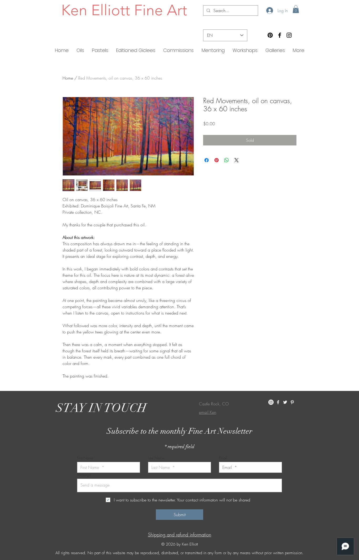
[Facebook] (279, 35)
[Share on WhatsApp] (226, 160)
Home (68, 78)
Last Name (156, 458)
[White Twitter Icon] (285, 402)
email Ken (207, 412)
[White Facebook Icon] (278, 402)
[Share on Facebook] (206, 160)
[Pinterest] (270, 35)
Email (223, 458)
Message (84, 475)
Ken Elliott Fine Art (124, 10)
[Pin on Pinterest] (216, 160)
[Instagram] (289, 35)
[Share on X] (236, 160)
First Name (85, 458)
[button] (296, 9)
